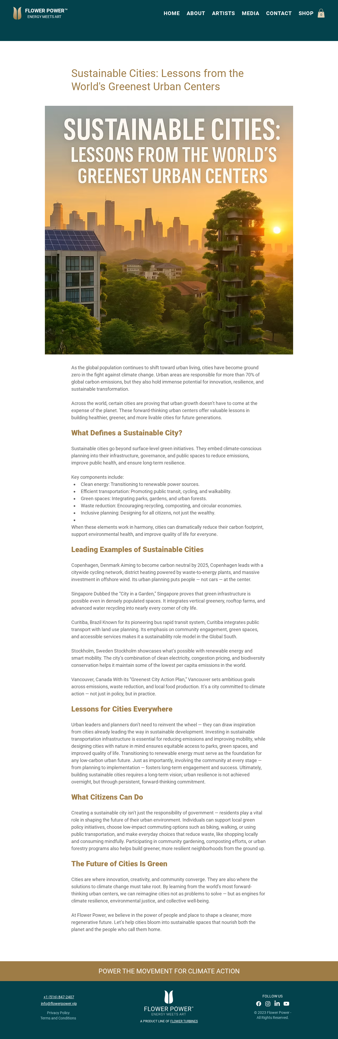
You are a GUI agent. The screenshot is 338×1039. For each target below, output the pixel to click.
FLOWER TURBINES (184, 1021)
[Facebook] (258, 1003)
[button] (196, 13)
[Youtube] (286, 1003)
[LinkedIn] (277, 1003)
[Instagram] (268, 1003)
